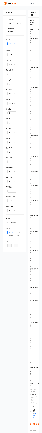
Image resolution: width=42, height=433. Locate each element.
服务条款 (34, 415)
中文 (28, 3)
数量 (7, 241)
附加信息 (9, 218)
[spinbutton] (13, 245)
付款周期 (9, 228)
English (33, 3)
